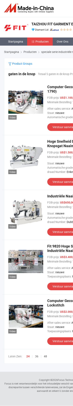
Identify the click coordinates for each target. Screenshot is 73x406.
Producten (42, 41)
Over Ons (62, 41)
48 (45, 356)
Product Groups (22, 63)
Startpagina (15, 41)
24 (28, 356)
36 (36, 356)
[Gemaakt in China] (29, 8)
